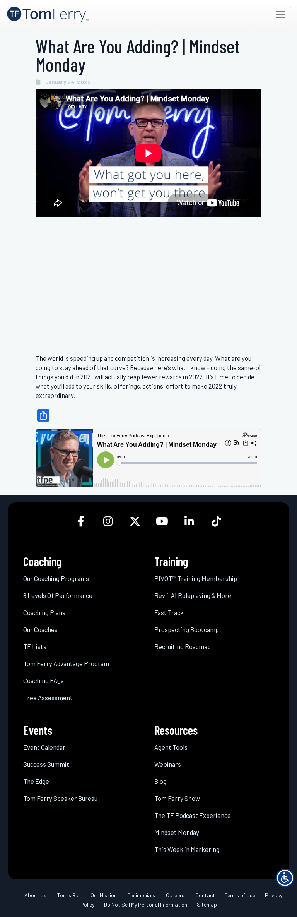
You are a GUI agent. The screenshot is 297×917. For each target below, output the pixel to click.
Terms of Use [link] (240, 895)
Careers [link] (175, 895)
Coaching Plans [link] (44, 612)
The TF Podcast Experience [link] (192, 815)
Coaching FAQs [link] (43, 680)
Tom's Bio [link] (68, 895)
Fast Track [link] (169, 612)
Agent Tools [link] (171, 747)
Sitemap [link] (207, 904)
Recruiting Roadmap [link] (182, 646)
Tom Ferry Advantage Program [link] (66, 663)
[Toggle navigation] (280, 14)
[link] (48, 14)
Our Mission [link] (103, 895)
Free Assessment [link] (48, 697)
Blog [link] (160, 781)
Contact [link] (205, 895)
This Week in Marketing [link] (187, 849)
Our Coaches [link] (40, 629)
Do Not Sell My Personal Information (145, 904)
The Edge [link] (36, 781)
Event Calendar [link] (44, 747)
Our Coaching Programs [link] (56, 578)
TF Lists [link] (34, 646)
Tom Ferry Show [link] (177, 798)
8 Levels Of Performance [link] (57, 595)
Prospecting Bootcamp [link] (186, 629)
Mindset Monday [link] (176, 832)
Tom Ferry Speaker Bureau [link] (60, 798)
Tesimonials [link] (141, 895)
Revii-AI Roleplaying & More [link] (192, 595)
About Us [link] (35, 895)
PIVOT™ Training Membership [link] (195, 578)
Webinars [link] (167, 764)
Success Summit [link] (46, 764)
